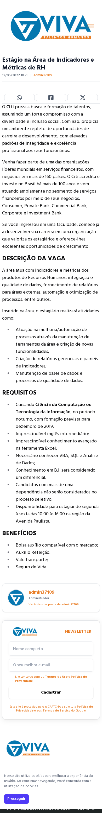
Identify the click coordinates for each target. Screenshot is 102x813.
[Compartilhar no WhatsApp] (19, 97)
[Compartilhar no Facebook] (51, 97)
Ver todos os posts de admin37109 (54, 604)
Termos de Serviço (57, 710)
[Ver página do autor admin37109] (16, 597)
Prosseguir (16, 799)
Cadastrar (51, 692)
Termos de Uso (56, 676)
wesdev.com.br (85, 808)
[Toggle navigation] (90, 26)
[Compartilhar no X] (82, 97)
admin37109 (42, 75)
